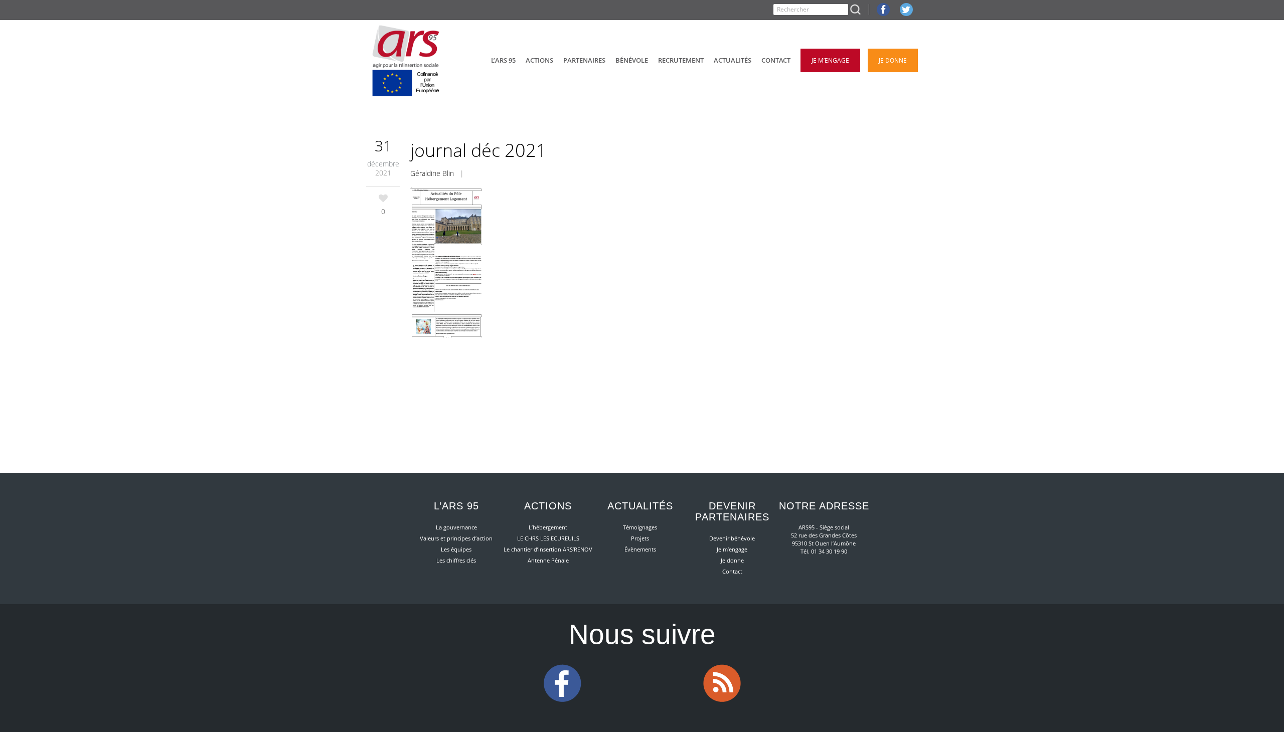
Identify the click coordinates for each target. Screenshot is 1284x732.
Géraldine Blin (432, 173)
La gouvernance (456, 527)
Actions (548, 505)
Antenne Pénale (548, 560)
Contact (732, 571)
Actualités (640, 505)
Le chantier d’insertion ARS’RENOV (548, 549)
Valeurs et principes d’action (456, 538)
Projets (640, 538)
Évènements (640, 549)
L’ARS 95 (456, 505)
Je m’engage (732, 549)
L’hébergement (548, 527)
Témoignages (640, 527)
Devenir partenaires (732, 511)
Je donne (732, 560)
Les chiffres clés (456, 560)
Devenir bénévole (732, 538)
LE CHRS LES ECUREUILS (548, 538)
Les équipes (456, 549)
